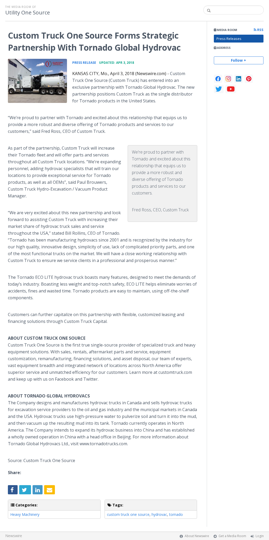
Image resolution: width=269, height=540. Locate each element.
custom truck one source (128, 514)
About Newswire (197, 536)
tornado (176, 514)
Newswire (13, 535)
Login (260, 536)
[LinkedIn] (238, 79)
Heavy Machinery (24, 514)
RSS (259, 30)
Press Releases (228, 38)
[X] (219, 89)
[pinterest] (249, 79)
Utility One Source (27, 12)
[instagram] (228, 79)
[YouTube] (230, 89)
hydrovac (159, 514)
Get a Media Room (232, 536)
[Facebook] (218, 79)
